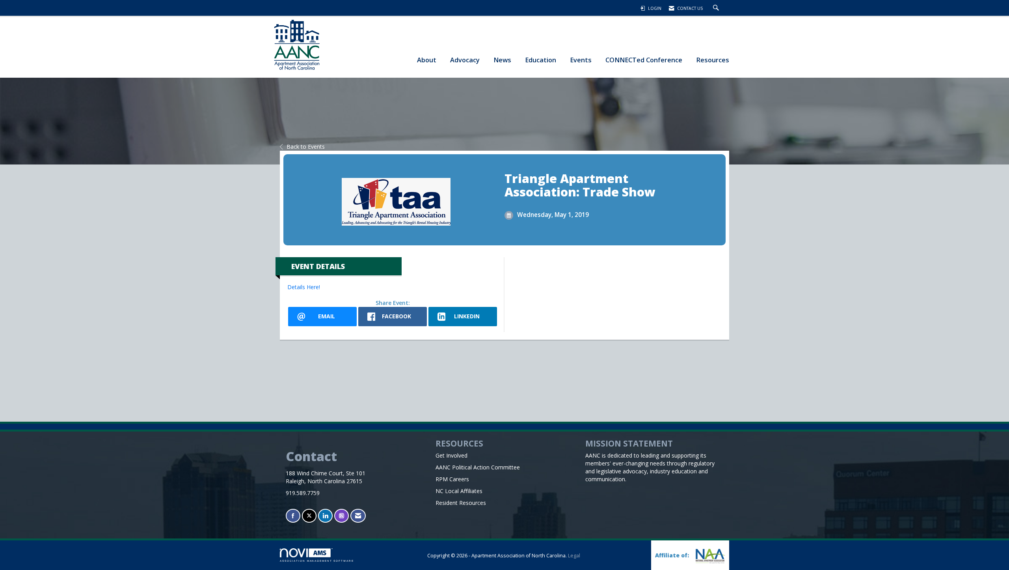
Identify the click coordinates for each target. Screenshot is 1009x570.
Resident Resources (461, 502)
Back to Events (306, 146)
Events (581, 59)
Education (540, 59)
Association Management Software (317, 560)
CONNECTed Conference (643, 59)
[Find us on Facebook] (293, 516)
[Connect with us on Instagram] (341, 516)
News (502, 59)
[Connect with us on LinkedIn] (325, 516)
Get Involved (451, 455)
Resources (712, 59)
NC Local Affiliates (459, 491)
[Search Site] (717, 8)
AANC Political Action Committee (478, 467)
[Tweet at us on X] (309, 516)
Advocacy (465, 59)
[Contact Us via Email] (358, 516)
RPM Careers (452, 479)
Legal (574, 555)
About (426, 59)
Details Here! (303, 287)
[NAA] (709, 556)
